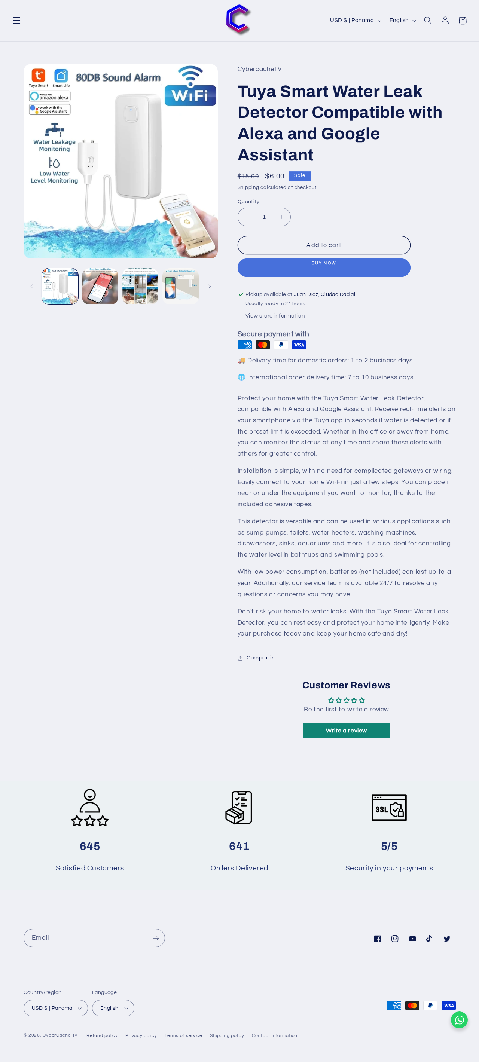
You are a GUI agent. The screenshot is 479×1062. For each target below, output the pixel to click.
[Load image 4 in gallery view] (180, 286)
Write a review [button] (346, 731)
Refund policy (102, 1036)
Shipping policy (227, 1036)
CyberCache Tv (60, 1035)
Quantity (248, 201)
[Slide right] (209, 286)
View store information (275, 316)
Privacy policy (141, 1036)
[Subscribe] (155, 938)
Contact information (275, 1036)
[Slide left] (32, 286)
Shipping (248, 187)
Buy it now (324, 267)
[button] (16, 20)
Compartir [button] (260, 658)
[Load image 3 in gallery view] (140, 286)
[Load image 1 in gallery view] (60, 286)
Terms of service (183, 1036)
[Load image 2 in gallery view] (100, 286)
